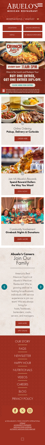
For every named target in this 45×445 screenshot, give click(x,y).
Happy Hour (22, 363)
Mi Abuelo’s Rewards (33, 35)
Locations (12, 28)
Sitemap (22, 423)
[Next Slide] (41, 287)
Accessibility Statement (22, 425)
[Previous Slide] (4, 287)
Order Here (24, 138)
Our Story (22, 341)
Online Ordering (34, 27)
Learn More (24, 240)
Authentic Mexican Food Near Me (22, 429)
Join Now (22, 191)
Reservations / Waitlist (20, 19)
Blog (22, 391)
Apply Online (24, 331)
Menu (12, 35)
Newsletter (22, 356)
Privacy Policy (22, 399)
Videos (22, 377)
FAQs (22, 349)
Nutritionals (22, 370)
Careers (22, 384)
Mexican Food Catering (23, 427)
